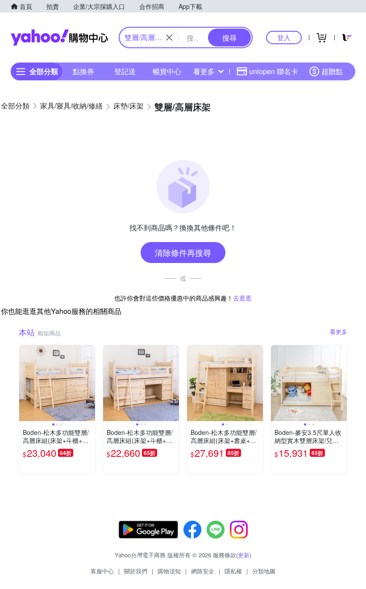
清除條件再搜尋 (183, 252)
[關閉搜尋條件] (169, 37)
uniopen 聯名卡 (273, 71)
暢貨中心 (167, 71)
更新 (244, 555)
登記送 (125, 71)
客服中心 (102, 571)
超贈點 (332, 71)
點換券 (83, 71)
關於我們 (135, 571)
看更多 (204, 71)
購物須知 (169, 571)
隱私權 (233, 571)
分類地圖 (263, 571)
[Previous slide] (25, 383)
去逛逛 (242, 297)
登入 (284, 37)
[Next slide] (89, 383)
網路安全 (202, 571)
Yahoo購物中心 (59, 37)
